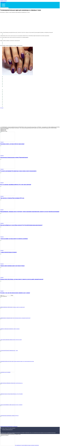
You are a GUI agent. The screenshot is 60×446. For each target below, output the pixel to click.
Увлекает (3, 5)
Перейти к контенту (3, 0)
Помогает (3, 3)
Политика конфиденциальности (7, 429)
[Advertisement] (30, 22)
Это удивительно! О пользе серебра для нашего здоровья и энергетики (27, 445)
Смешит (3, 4)
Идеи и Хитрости (3, 2)
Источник (1, 107)
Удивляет (3, 6)
